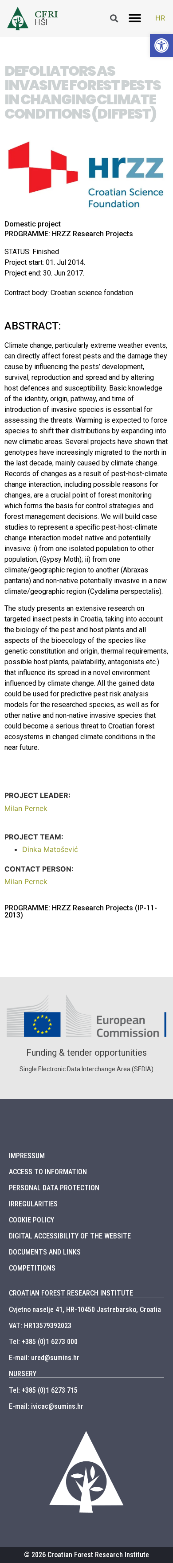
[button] (135, 18)
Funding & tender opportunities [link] (86, 1052)
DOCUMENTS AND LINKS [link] (45, 1252)
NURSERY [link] (22, 1374)
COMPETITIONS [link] (32, 1268)
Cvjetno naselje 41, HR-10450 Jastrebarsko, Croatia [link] (85, 1309)
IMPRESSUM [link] (27, 1156)
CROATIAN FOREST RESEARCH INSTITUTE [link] (71, 1293)
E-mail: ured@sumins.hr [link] (44, 1357)
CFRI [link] (46, 14)
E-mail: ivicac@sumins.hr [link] (46, 1406)
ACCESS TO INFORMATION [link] (48, 1172)
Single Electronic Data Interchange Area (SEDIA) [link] (86, 1069)
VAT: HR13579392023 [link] (40, 1325)
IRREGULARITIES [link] (33, 1204)
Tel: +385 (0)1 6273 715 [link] (43, 1390)
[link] (161, 45)
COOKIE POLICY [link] (31, 1220)
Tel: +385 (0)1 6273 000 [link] (43, 1341)
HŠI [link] (41, 22)
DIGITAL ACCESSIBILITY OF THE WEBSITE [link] (70, 1236)
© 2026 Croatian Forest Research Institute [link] (86, 1555)
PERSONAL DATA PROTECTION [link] (54, 1188)
